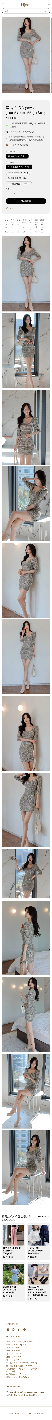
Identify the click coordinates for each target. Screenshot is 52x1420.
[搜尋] (46, 10)
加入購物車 (26, 201)
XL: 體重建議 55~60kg (18, 184)
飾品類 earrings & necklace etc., (19, 1374)
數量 (7, 189)
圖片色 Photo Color (17, 156)
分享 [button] (11, 208)
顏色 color (10, 151)
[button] (3, 5)
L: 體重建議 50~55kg (18, 178)
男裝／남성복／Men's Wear (18, 1377)
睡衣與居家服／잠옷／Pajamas (19, 1366)
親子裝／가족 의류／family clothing (21, 1363)
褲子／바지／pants (14, 1353)
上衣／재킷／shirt (14, 1347)
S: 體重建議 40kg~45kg (19, 167)
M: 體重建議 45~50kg (18, 172)
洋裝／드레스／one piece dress (19, 1341)
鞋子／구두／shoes (14, 1359)
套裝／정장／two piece (16, 1344)
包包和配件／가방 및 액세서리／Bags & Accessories (22, 1370)
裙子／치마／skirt (13, 1350)
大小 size (10, 162)
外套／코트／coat (13, 1356)
